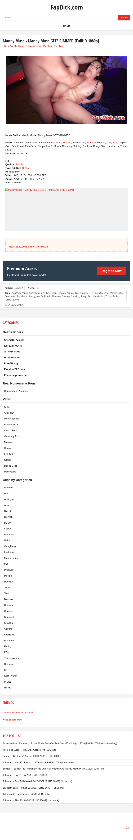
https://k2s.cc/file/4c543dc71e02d (28, 246)
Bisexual (8, 664)
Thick (108, 296)
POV (6, 652)
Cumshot (9, 617)
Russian (8, 581)
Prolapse (9, 640)
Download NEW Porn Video (18, 712)
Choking (75, 296)
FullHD (19, 164)
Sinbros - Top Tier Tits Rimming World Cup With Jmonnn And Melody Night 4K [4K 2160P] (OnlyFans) (54, 768)
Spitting (66, 296)
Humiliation (98, 296)
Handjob (8, 611)
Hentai (7, 448)
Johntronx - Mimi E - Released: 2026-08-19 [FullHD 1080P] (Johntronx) (38, 762)
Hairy (7, 540)
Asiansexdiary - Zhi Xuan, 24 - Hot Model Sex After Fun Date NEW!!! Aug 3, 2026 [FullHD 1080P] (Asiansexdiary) (60, 743)
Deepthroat (10, 296)
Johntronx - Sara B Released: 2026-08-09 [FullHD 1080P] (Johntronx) (37, 781)
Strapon (8, 622)
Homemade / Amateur (16, 391)
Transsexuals (11, 658)
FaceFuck (22, 296)
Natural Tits (73, 293)
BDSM (6, 46)
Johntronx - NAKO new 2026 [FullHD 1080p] (25, 775)
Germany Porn (12, 436)
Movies (8, 442)
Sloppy (31, 296)
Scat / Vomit (10, 675)
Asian (7, 505)
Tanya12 (18, 288)
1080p (25, 168)
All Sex (46, 293)
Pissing (8, 575)
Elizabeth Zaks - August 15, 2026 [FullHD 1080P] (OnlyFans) (33, 787)
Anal (13, 46)
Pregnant (9, 569)
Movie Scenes (12, 418)
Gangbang (10, 546)
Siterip (7, 459)
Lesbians (9, 552)
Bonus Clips (10, 465)
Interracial (9, 634)
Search (124, 17)
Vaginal (114, 293)
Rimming (56, 296)
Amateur (9, 487)
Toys (6, 593)
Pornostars (10, 471)
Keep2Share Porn (12, 719)
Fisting (7, 646)
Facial (115, 296)
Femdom (9, 534)
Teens (21, 46)
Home (66, 26)
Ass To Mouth (43, 296)
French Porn (11, 424)
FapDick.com (66, 7)
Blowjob (30, 46)
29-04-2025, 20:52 (14, 305)
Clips (60, 46)
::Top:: (127, 827)
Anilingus (9, 499)
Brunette (91, 142)
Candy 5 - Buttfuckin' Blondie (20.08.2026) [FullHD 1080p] (32, 756)
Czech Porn (10, 430)
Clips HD (40, 46)
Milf (6, 564)
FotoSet (8, 454)
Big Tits (8, 511)
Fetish (7, 528)
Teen (58, 142)
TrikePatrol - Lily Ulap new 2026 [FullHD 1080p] (26, 794)
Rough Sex (86, 296)
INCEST (8, 681)
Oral (101, 293)
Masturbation (11, 558)
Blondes (8, 599)
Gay (6, 670)
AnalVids (16, 293)
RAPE (7, 687)
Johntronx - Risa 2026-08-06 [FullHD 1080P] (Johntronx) (31, 800)
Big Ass (94, 293)
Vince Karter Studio (32, 293)
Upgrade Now (111, 271)
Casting (8, 628)
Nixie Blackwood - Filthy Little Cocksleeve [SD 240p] (29, 750)
